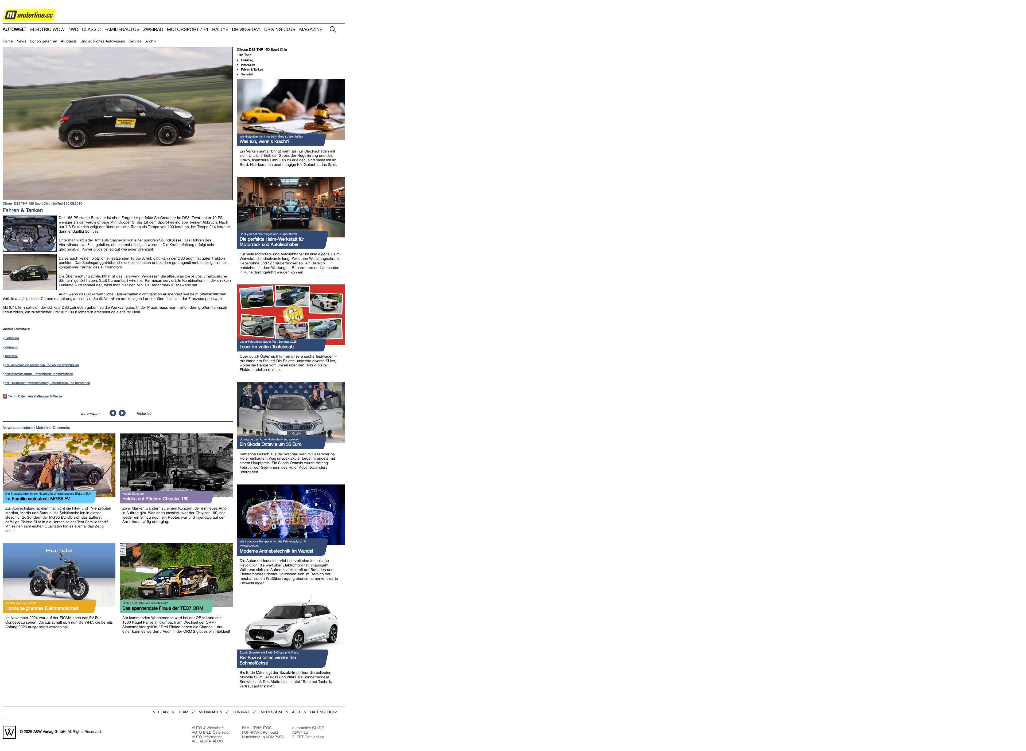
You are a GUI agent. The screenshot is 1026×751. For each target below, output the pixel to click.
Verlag (160, 712)
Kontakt (240, 712)
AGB (296, 712)
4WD (73, 29)
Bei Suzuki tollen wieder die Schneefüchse (268, 660)
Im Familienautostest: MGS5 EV (37, 498)
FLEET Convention (308, 737)
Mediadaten (210, 712)
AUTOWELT (14, 29)
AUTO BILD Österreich (211, 732)
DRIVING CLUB (280, 29)
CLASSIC (91, 29)
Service (135, 41)
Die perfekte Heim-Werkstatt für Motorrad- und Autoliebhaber (272, 241)
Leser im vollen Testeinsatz (267, 346)
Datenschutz (323, 712)
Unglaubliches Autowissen (102, 41)
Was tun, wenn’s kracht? (264, 141)
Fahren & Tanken (252, 69)
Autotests (69, 41)
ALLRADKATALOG (207, 741)
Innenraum (90, 413)
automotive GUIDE (308, 728)
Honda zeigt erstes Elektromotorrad (41, 608)
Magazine (310, 29)
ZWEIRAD (153, 29)
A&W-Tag (300, 732)
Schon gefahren (43, 41)
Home (8, 41)
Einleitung (247, 60)
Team (183, 712)
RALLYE (220, 29)
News (21, 41)
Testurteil (143, 413)
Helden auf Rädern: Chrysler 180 (155, 498)
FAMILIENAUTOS (121, 29)
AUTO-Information (207, 737)
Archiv (150, 41)
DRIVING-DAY (246, 29)
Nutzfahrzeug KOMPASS (263, 737)
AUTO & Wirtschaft (208, 728)
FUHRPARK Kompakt (260, 732)
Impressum (270, 712)
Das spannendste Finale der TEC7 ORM (162, 608)
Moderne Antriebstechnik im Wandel (276, 551)
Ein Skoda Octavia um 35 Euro (271, 444)
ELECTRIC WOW (47, 29)
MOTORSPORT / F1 (187, 29)
